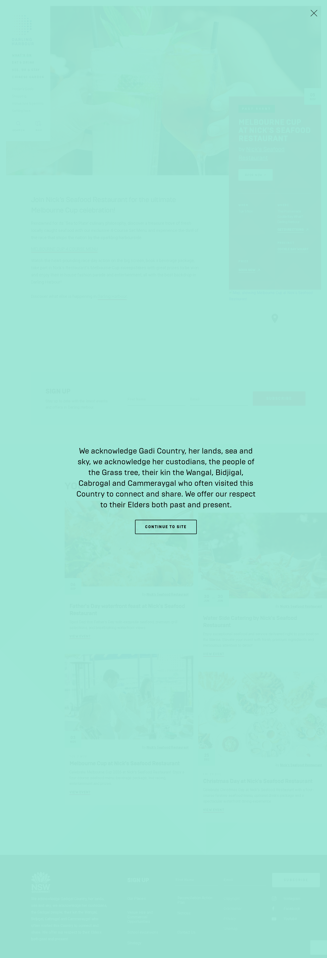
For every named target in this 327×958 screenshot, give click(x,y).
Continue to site (166, 527)
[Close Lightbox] (314, 13)
